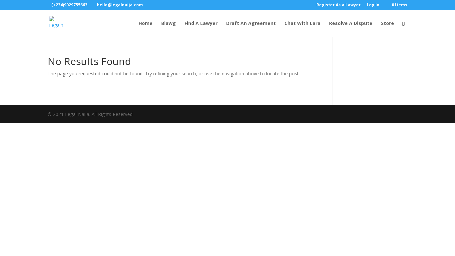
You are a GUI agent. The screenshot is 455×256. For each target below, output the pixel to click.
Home (146, 23)
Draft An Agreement (251, 23)
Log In (373, 5)
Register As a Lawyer (338, 5)
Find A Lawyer (201, 23)
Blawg (168, 23)
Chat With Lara (302, 23)
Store (387, 23)
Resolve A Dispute (350, 23)
